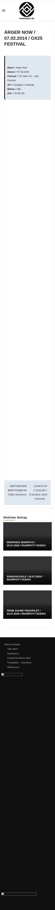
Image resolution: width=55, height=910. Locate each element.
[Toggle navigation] (3, 10)
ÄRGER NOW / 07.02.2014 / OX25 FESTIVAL (23, 38)
